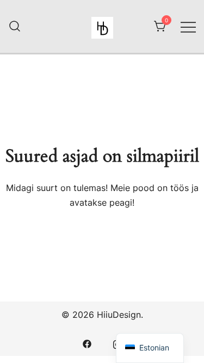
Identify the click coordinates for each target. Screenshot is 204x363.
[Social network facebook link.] (87, 342)
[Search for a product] (14, 26)
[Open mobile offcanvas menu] (188, 26)
